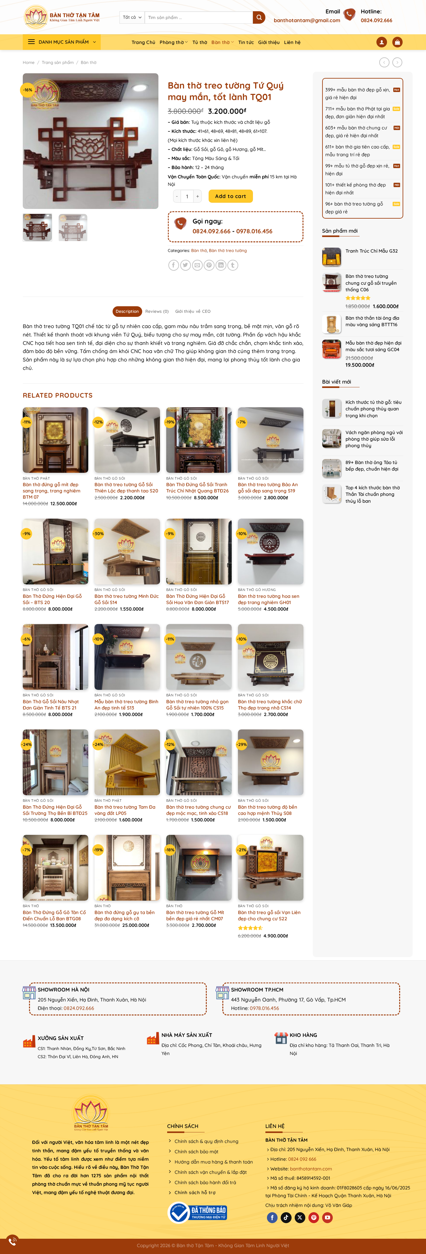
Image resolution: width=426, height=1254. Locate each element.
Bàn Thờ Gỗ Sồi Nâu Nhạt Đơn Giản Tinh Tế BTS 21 (51, 705)
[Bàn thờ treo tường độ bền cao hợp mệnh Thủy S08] (270, 762)
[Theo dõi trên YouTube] (327, 1217)
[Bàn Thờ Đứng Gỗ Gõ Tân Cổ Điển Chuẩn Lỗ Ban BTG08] (55, 867)
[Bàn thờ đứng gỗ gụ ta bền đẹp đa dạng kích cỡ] (127, 867)
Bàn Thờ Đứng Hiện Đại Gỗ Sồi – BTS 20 (52, 599)
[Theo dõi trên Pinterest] (313, 1217)
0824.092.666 (376, 20)
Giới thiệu (269, 42)
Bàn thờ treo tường (228, 250)
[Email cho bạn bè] (197, 265)
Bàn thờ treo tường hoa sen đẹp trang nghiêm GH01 (268, 599)
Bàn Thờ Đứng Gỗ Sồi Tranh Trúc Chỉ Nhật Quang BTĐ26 (197, 488)
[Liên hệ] (13, 1242)
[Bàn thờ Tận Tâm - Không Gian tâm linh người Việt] (62, 17)
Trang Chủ (144, 42)
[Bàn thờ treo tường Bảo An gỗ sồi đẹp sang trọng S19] (270, 440)
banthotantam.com (311, 1169)
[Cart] (397, 42)
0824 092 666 (302, 1159)
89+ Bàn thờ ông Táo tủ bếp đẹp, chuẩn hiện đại (372, 465)
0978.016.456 (254, 231)
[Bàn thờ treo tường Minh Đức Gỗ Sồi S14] (127, 551)
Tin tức (246, 42)
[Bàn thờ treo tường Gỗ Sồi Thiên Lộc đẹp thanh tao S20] (127, 440)
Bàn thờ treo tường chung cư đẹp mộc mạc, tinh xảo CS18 (198, 810)
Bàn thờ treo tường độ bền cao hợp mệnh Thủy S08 (267, 810)
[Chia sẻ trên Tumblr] (232, 265)
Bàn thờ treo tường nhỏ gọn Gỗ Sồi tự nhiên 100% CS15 (197, 705)
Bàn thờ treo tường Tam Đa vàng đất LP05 (124, 810)
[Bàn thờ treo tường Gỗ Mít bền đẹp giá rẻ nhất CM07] (199, 867)
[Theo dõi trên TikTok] (286, 1217)
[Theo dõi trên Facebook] (272, 1217)
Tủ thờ (199, 42)
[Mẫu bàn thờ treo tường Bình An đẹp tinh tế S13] (127, 657)
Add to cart (230, 196)
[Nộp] (259, 17)
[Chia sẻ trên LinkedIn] (220, 265)
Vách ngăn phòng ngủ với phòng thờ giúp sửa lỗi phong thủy (374, 438)
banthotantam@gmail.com (307, 20)
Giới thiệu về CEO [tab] (193, 311)
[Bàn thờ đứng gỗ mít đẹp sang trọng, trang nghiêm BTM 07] (55, 440)
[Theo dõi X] (300, 1217)
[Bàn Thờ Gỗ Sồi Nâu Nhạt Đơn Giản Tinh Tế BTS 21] (55, 657)
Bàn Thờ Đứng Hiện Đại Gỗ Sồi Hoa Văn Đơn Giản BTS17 (197, 599)
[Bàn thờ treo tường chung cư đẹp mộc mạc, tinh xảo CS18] (199, 762)
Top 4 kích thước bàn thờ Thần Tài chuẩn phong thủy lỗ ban (373, 494)
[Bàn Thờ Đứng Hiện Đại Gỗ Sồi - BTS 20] (55, 551)
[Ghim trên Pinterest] (209, 265)
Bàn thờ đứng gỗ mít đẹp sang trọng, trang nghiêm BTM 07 (51, 491)
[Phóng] (31, 201)
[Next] (147, 141)
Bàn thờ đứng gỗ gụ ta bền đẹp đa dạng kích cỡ (124, 915)
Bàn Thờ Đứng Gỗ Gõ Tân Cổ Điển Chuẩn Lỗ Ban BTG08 (54, 915)
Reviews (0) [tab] (157, 311)
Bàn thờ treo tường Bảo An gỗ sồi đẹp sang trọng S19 (268, 488)
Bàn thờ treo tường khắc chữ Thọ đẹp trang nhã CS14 (270, 705)
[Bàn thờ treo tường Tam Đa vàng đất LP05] (127, 762)
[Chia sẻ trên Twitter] (185, 265)
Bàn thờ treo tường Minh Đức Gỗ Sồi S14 (126, 599)
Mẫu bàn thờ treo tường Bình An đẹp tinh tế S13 (126, 705)
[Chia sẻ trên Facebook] (173, 265)
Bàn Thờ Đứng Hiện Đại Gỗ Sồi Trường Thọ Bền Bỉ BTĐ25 (55, 810)
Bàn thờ (220, 42)
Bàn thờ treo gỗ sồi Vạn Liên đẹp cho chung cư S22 (269, 915)
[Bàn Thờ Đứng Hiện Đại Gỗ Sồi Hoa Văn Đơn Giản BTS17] (199, 551)
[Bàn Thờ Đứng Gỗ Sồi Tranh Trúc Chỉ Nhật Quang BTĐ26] (199, 440)
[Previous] (33, 141)
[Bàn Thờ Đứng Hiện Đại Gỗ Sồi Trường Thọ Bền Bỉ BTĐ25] (55, 762)
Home (29, 62)
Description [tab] (127, 311)
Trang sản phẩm (58, 62)
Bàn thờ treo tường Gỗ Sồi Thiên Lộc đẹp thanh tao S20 (126, 488)
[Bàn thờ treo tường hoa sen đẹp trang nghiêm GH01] (270, 551)
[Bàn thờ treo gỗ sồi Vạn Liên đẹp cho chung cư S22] (270, 867)
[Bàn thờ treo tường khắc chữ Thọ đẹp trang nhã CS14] (270, 657)
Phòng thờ (172, 42)
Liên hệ (292, 42)
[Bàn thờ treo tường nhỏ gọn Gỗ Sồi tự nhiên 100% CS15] (199, 657)
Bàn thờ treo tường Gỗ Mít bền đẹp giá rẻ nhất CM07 (195, 915)
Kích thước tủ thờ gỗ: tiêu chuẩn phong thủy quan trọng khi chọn (374, 408)
